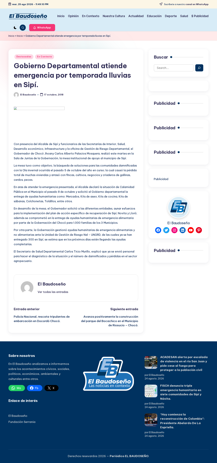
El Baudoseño (52, 283)
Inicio (11, 35)
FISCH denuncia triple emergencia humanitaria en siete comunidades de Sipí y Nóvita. (180, 392)
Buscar (161, 57)
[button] (42, 27)
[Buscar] (199, 67)
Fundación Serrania (21, 422)
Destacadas (23, 56)
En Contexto (44, 56)
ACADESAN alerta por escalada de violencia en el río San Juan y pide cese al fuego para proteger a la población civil (184, 363)
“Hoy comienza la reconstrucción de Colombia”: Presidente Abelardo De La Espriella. (182, 421)
